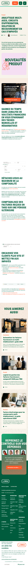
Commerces (12, 527)
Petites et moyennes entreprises (21, 501)
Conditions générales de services (9, 490)
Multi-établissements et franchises (22, 506)
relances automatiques (14, 267)
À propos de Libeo (5, 524)
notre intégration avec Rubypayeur (13, 272)
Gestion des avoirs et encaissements (10, 292)
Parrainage (21, 534)
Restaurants (12, 523)
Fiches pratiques (22, 523)
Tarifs (3, 529)
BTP (11, 532)
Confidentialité (14, 486)
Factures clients (5, 508)
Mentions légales (5, 486)
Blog (20, 526)
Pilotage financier (5, 505)
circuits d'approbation (13, 188)
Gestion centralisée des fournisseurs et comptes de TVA (14, 294)
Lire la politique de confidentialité (9, 559)
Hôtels (11, 525)
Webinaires (21, 532)
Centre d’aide (21, 537)
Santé (11, 530)
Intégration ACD (14, 509)
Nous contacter (5, 526)
